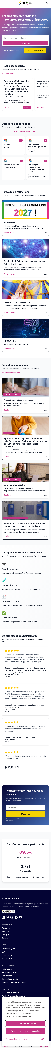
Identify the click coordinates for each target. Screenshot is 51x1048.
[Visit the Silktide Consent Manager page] (42, 1039)
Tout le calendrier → (10, 74)
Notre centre (7, 969)
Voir (45, 233)
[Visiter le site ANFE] (8, 911)
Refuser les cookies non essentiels (25, 1031)
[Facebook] (16, 917)
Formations (6, 928)
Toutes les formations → (12, 373)
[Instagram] (11, 917)
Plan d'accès (7, 976)
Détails (26, 107)
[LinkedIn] (3, 917)
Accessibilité (7, 959)
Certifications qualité (10, 979)
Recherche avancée (36, 51)
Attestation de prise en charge (14, 982)
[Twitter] (7, 917)
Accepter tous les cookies (25, 1023)
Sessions (5, 931)
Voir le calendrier (13, 51)
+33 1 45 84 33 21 (12, 993)
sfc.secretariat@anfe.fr (16, 996)
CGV (3, 952)
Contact (5, 938)
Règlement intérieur (9, 972)
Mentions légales (8, 949)
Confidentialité (7, 955)
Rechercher (25, 43)
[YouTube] (20, 917)
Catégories (6, 935)
